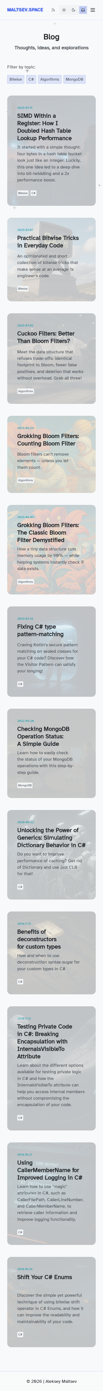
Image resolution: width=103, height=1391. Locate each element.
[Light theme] (64, 10)
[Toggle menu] (93, 10)
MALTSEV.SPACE (25, 9)
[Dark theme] (73, 10)
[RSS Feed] (53, 10)
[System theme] (83, 10)
